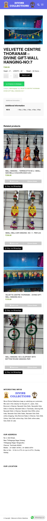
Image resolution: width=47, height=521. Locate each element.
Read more (14, 367)
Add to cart (26, 75)
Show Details (33, 181)
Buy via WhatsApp (14, 186)
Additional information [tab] (13, 100)
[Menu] (42, 4)
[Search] (37, 4)
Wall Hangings (13, 88)
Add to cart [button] (14, 181)
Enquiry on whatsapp (14, 84)
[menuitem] (37, 4)
